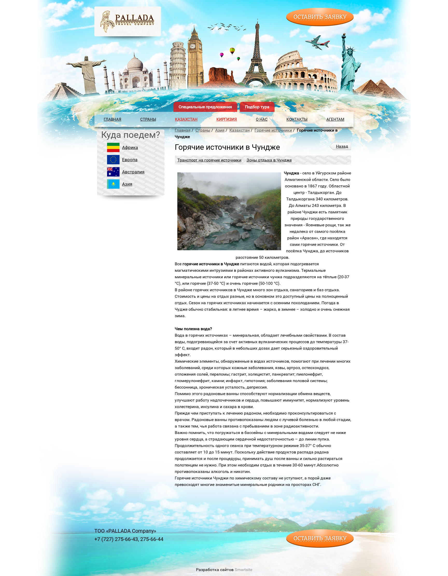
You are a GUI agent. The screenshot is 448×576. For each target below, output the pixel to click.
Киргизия (226, 119)
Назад (342, 146)
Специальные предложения (205, 106)
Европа (129, 159)
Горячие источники (273, 130)
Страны (148, 119)
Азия (127, 184)
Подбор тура (257, 106)
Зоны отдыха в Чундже (269, 160)
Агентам (335, 119)
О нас (262, 119)
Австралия (133, 171)
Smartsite (243, 569)
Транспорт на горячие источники (209, 160)
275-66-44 (151, 539)
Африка (130, 147)
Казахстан (186, 119)
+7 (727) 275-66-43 (116, 539)
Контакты (296, 119)
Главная (112, 119)
